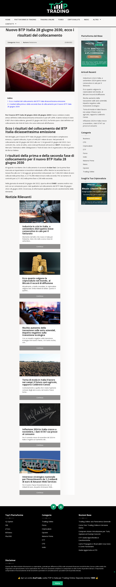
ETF (84, 149)
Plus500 (8, 536)
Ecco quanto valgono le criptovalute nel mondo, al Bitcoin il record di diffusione (94, 92)
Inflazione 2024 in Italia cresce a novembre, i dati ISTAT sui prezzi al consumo (95, 123)
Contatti (9, 24)
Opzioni (86, 168)
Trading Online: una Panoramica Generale (95, 521)
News (18, 42)
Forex (61, 19)
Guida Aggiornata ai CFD (88, 550)
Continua (39, 246)
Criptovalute (74, 19)
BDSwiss (8, 532)
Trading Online (47, 19)
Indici (86, 19)
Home (7, 19)
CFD (84, 142)
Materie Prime (88, 160)
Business (86, 138)
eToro (7, 529)
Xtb (6, 525)
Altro (96, 19)
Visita (57, 583)
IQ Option (9, 521)
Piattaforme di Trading (25, 19)
